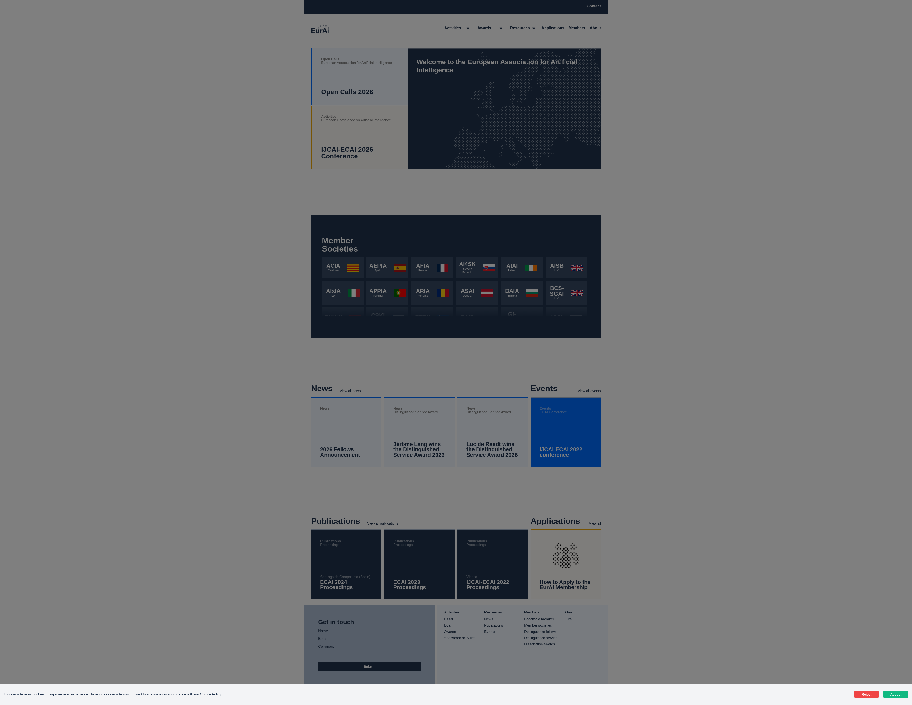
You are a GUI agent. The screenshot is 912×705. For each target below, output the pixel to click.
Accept (895, 694)
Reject (866, 694)
